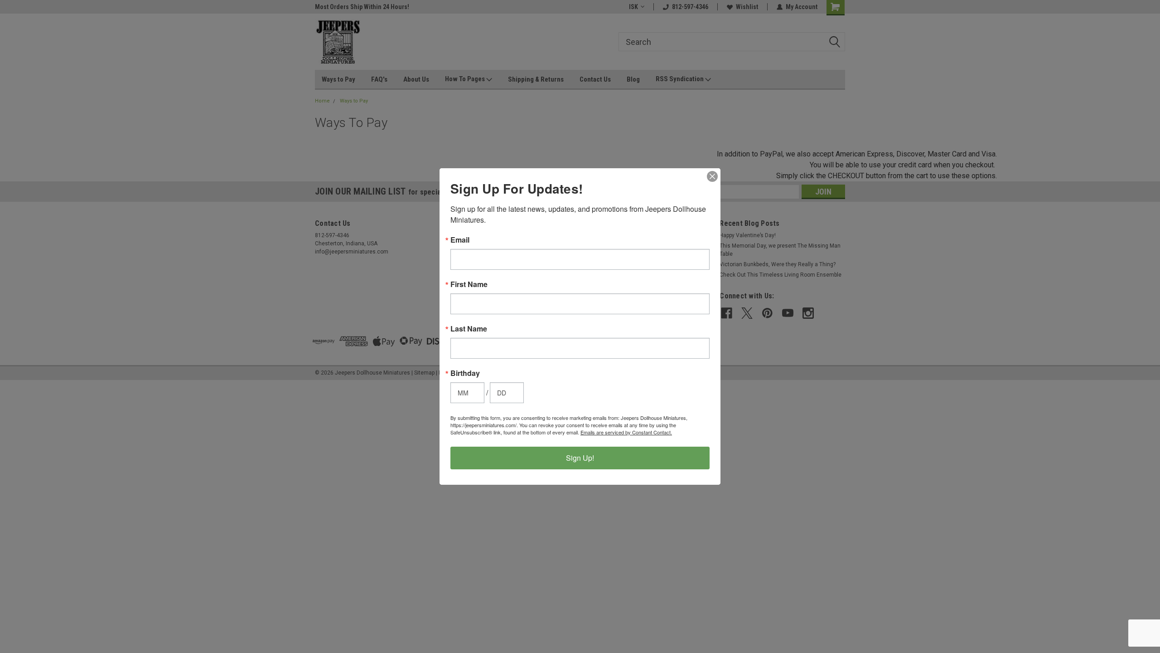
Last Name (468, 328)
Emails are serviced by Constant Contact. (626, 432)
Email (459, 240)
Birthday (465, 373)
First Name (469, 284)
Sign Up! (580, 458)
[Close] (712, 176)
